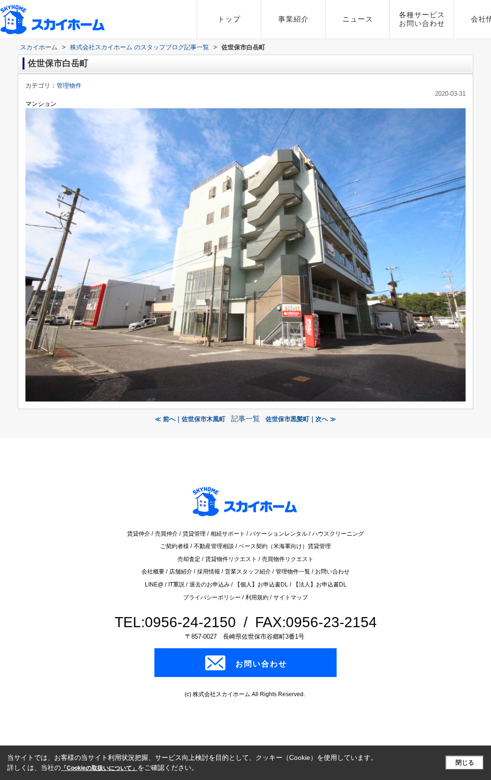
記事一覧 (245, 419)
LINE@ (155, 584)
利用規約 (258, 597)
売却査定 (189, 559)
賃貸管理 (195, 533)
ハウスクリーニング (338, 533)
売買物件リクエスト (288, 559)
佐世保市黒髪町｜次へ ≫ (301, 419)
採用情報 (209, 571)
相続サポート (228, 533)
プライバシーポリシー (212, 597)
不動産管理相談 (214, 546)
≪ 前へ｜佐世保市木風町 (190, 419)
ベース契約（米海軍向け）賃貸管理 (285, 546)
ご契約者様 (175, 546)
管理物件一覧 (294, 571)
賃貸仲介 (139, 533)
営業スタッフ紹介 (248, 571)
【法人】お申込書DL (320, 584)
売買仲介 (167, 533)
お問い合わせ (332, 571)
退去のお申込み (210, 584)
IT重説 (177, 584)
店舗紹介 (181, 571)
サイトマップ (290, 597)
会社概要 (153, 571)
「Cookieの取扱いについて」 (99, 768)
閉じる (465, 762)
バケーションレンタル (279, 533)
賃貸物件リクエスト (231, 559)
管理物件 (69, 85)
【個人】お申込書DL (262, 584)
